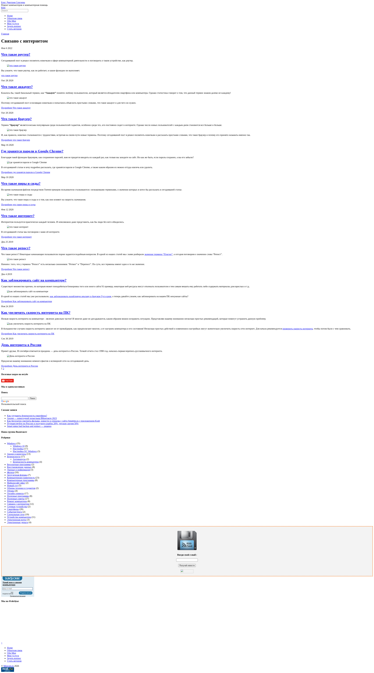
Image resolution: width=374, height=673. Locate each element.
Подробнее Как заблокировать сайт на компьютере (26, 301)
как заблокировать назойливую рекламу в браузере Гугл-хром (80, 296)
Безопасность (13, 456)
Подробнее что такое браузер (15, 140)
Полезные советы (16, 498)
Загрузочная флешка (17, 475)
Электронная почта (16, 519)
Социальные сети (16, 514)
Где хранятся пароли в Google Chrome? (32, 151)
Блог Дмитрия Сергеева (13, 2)
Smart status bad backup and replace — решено (29, 426)
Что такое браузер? (16, 119)
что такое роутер (9, 75)
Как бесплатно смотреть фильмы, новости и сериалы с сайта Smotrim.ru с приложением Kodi (53, 421)
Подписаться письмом (17, 596)
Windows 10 (19, 446)
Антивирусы (19, 459)
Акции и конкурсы (16, 454)
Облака (10, 491)
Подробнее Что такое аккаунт (16, 108)
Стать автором (14, 29)
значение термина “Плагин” (158, 254)
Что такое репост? (15, 248)
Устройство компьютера (19, 517)
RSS (3, 7)
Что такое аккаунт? (17, 87)
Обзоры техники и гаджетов (21, 488)
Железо (10, 472)
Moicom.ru (9, 666)
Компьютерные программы (20, 480)
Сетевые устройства (17, 506)
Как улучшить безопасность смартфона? (27, 415)
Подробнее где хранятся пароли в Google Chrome (25, 172)
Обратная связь (14, 18)
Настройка (18, 448)
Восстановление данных (19, 467)
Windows (11, 443)
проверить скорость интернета (297, 328)
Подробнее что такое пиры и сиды (18, 204)
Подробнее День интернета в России (19, 366)
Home (10, 15)
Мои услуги (13, 23)
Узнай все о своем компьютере (12, 583)
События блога (14, 512)
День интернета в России (21, 345)
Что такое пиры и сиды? (20, 183)
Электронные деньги (17, 522)
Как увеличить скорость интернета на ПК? (35, 312)
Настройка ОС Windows (25, 451)
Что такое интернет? (17, 216)
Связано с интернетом (18, 504)
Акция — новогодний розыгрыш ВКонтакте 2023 (32, 418)
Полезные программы (18, 496)
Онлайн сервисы (15, 493)
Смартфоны (13, 509)
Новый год (12, 485)
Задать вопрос (14, 26)
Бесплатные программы (19, 464)
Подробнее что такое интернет (16, 237)
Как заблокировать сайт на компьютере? (33, 280)
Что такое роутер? (15, 54)
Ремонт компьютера (17, 501)
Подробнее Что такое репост (15, 269)
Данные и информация (18, 469)
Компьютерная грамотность (21, 477)
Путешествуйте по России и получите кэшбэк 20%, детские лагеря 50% (42, 423)
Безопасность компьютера (26, 462)
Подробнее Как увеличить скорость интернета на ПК (27, 333)
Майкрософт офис (16, 483)
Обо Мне (11, 21)
